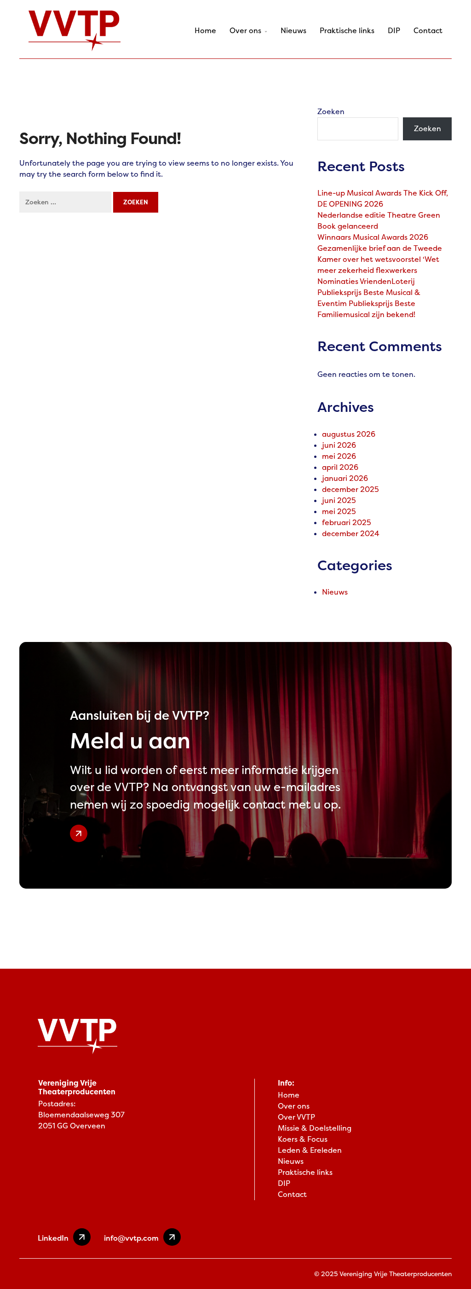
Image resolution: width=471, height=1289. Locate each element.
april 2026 (340, 467)
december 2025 (350, 489)
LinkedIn (53, 1238)
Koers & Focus (302, 1139)
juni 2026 (339, 445)
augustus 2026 (348, 434)
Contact (428, 30)
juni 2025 (339, 500)
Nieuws (293, 30)
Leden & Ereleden (310, 1150)
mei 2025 (339, 511)
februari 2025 (346, 522)
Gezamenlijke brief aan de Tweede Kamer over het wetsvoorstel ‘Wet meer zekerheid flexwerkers (379, 259)
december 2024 (350, 533)
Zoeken (331, 111)
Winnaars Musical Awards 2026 (372, 237)
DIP (394, 30)
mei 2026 (339, 456)
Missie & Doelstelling (314, 1128)
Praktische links (347, 30)
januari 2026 (345, 478)
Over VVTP (296, 1117)
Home (205, 30)
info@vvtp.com (131, 1238)
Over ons (245, 30)
